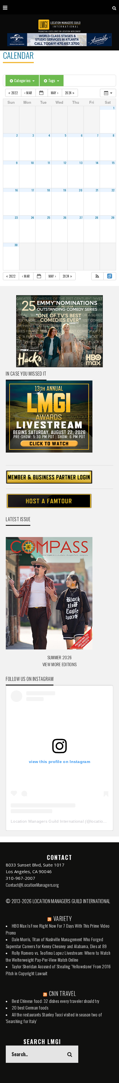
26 (64, 217)
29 (113, 217)
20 (80, 190)
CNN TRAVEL (62, 993)
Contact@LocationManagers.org (32, 885)
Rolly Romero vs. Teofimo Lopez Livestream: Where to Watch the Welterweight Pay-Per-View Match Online (58, 956)
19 (64, 190)
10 (32, 162)
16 (16, 190)
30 (16, 244)
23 (16, 217)
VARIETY (62, 918)
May (54, 93)
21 (97, 190)
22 (113, 190)
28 (96, 217)
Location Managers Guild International (47, 821)
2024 (68, 93)
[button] (97, 276)
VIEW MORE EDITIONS (59, 664)
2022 (14, 93)
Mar (29, 93)
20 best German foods (30, 1007)
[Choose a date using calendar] (42, 93)
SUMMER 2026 (59, 657)
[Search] (114, 7)
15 (113, 162)
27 (80, 217)
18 (48, 190)
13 (80, 162)
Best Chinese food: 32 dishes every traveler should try (55, 1001)
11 (49, 162)
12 (65, 162)
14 (97, 162)
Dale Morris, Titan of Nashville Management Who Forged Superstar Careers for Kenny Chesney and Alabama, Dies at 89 (56, 942)
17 (32, 190)
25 (48, 217)
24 (32, 217)
